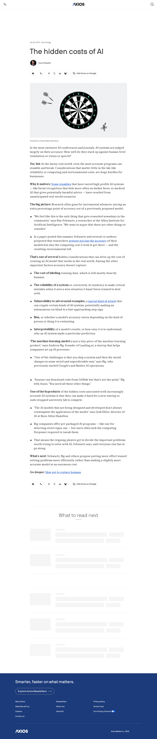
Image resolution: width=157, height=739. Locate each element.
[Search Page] (152, 4)
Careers (18, 711)
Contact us (19, 716)
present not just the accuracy (88, 241)
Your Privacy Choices (102, 711)
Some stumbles (61, 184)
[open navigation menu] (5, 4)
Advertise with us (22, 706)
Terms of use (98, 706)
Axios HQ (59, 711)
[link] (33, 73)
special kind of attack (102, 301)
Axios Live (60, 706)
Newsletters (61, 701)
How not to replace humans (63, 472)
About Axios (20, 701)
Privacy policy (99, 701)
